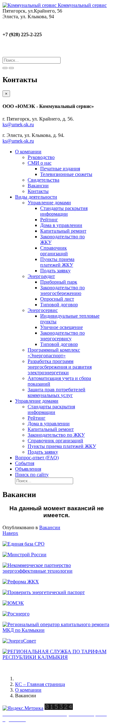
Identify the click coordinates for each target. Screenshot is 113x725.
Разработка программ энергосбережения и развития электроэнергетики (60, 367)
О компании (28, 151)
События (24, 463)
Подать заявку (55, 270)
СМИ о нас (39, 163)
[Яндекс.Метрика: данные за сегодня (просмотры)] (23, 708)
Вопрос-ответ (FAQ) (37, 457)
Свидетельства (43, 180)
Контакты (38, 191)
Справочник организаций (54, 250)
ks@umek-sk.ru (18, 124)
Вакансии (38, 185)
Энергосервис (43, 310)
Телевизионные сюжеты (66, 174)
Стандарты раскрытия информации (64, 211)
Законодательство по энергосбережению (62, 290)
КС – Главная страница (40, 684)
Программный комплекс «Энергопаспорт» (54, 352)
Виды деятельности (36, 197)
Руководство (41, 157)
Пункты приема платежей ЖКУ (57, 262)
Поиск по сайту (32, 474)
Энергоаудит (41, 276)
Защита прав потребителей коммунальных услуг (56, 392)
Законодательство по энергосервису (62, 335)
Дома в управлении (61, 225)
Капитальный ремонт (63, 231)
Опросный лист (57, 299)
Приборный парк (58, 282)
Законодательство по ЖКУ (56, 435)
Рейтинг (49, 219)
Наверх (10, 533)
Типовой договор (59, 304)
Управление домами (49, 202)
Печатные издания (60, 168)
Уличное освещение (61, 327)
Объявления (28, 469)
